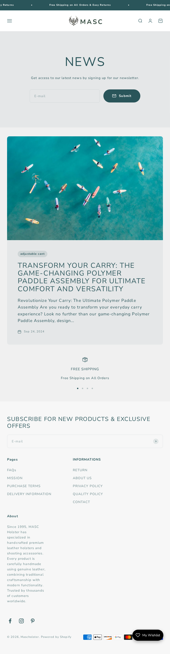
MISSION (15, 478)
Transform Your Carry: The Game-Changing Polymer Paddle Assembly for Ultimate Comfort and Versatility (82, 277)
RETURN (80, 470)
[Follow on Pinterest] (33, 621)
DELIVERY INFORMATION (29, 494)
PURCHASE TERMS (24, 486)
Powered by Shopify (56, 637)
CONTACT (81, 502)
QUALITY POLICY (88, 494)
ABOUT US (82, 478)
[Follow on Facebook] (10, 621)
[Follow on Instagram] (21, 621)
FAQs (11, 470)
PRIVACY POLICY (88, 486)
